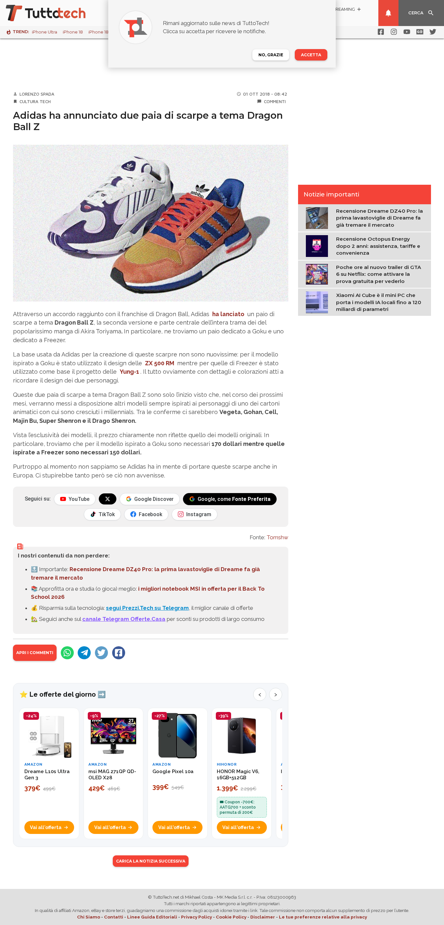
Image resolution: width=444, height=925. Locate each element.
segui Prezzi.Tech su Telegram (147, 608)
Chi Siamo (88, 916)
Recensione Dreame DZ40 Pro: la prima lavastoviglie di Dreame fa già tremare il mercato (379, 218)
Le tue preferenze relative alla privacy (323, 916)
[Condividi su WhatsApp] (67, 652)
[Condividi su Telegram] (84, 652)
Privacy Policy (196, 916)
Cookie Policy (231, 916)
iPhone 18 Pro (102, 32)
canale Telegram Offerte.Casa (123, 619)
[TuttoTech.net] (54, 13)
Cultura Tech (35, 101)
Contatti (113, 916)
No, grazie (270, 54)
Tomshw (277, 537)
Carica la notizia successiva (150, 861)
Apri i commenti (34, 652)
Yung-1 (129, 371)
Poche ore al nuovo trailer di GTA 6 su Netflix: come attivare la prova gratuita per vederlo (378, 274)
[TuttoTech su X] (107, 498)
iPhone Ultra (44, 32)
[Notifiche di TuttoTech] (388, 13)
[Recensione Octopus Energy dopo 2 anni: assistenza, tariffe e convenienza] (318, 245)
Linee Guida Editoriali (152, 916)
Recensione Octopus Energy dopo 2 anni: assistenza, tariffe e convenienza (378, 246)
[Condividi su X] (101, 652)
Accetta (311, 54)
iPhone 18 (73, 32)
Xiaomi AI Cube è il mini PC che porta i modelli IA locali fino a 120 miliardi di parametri (378, 302)
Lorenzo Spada (37, 94)
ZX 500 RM (159, 363)
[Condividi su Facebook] (118, 652)
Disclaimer (262, 916)
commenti (275, 101)
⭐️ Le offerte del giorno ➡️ (63, 694)
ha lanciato (228, 314)
